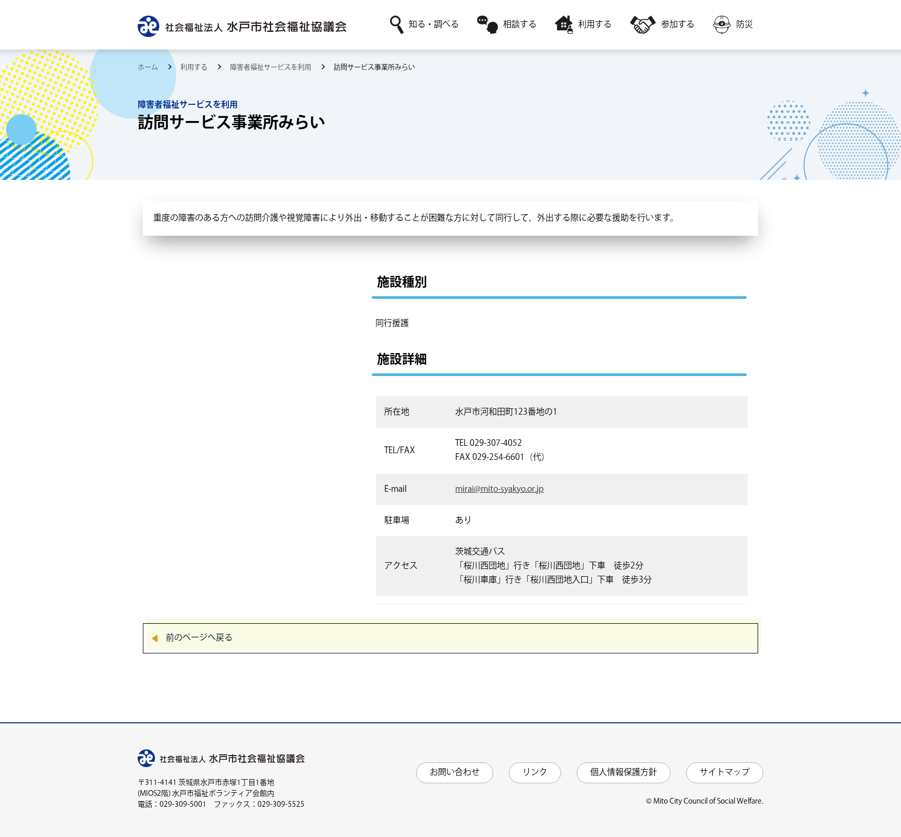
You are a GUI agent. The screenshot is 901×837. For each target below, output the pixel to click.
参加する (678, 25)
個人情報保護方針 (623, 773)
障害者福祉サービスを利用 (271, 67)
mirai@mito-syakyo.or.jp (499, 489)
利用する (595, 25)
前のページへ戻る (199, 638)
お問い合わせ (455, 773)
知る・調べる (434, 25)
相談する (520, 25)
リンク (534, 773)
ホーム (149, 67)
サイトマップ (725, 773)
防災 (744, 25)
